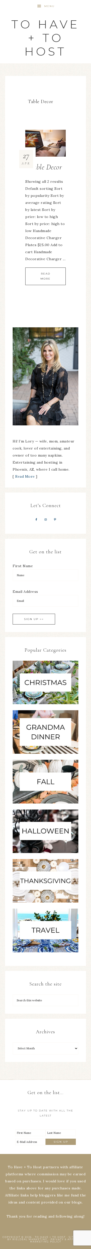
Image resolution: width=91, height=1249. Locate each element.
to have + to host (45, 37)
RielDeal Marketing (30, 1239)
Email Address (25, 591)
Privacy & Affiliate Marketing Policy (57, 1240)
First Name (23, 566)
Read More (45, 276)
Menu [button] (49, 6)
